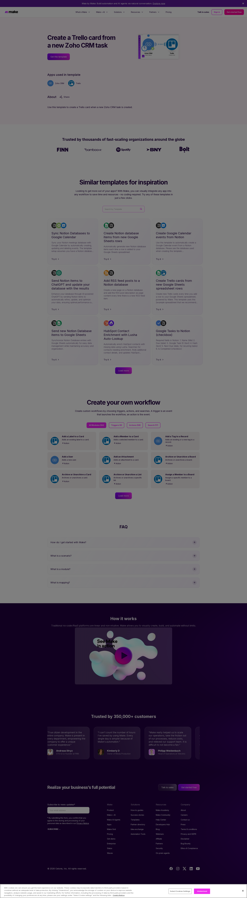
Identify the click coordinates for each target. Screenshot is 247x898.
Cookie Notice (119, 895)
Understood (202, 891)
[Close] (243, 891)
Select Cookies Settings (180, 891)
